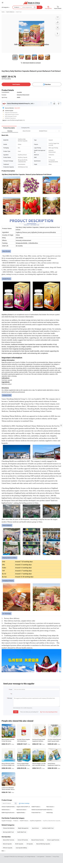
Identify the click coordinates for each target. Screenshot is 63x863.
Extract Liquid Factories (53, 840)
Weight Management (23, 828)
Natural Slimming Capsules (43, 844)
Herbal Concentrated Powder (39, 809)
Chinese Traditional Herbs (8, 806)
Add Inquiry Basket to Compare (32, 63)
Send (15, 712)
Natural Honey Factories (37, 840)
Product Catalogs (24, 803)
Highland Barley (21, 812)
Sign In (4, 120)
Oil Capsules (30, 844)
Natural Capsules (7, 844)
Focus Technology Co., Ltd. (21, 856)
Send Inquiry (16, 84)
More (3, 851)
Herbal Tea (49, 809)
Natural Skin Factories (8, 840)
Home (3, 12)
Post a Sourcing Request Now (48, 712)
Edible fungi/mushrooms (8, 812)
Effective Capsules (7, 848)
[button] (56, 130)
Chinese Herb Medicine (8, 828)
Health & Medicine (10, 12)
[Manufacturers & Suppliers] (31, 2)
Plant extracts (50, 806)
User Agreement (40, 856)
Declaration (48, 856)
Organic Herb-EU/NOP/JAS (23, 806)
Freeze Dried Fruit (36, 812)
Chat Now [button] (48, 84)
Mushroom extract (21, 809)
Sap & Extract (35, 828)
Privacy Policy (56, 856)
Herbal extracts (5, 809)
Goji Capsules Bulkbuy (21, 848)
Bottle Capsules (19, 844)
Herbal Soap (49, 812)
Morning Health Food (8, 832)
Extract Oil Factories (23, 840)
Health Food (18, 12)
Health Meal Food (21, 832)
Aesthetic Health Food (47, 828)
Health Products (36, 806)
